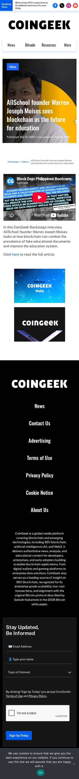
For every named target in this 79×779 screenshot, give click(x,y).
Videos (12, 66)
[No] (74, 763)
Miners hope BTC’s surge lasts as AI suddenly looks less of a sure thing (31, 5)
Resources (49, 45)
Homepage (13, 161)
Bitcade (30, 45)
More (67, 45)
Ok (41, 772)
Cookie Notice (39, 492)
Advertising (39, 440)
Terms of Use (39, 457)
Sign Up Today (18, 735)
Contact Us (39, 423)
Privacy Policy (39, 475)
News (11, 45)
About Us (39, 509)
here (15, 254)
